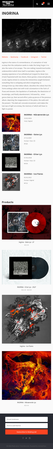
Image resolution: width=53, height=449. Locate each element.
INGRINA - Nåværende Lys (26, 402)
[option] (26, 35)
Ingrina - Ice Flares (26, 346)
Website (5, 57)
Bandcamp (14, 57)
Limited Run (42, 446)
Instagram (34, 57)
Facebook (24, 57)
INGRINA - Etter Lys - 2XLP (26, 287)
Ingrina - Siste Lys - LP (26, 242)
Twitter (43, 57)
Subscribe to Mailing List (26, 432)
